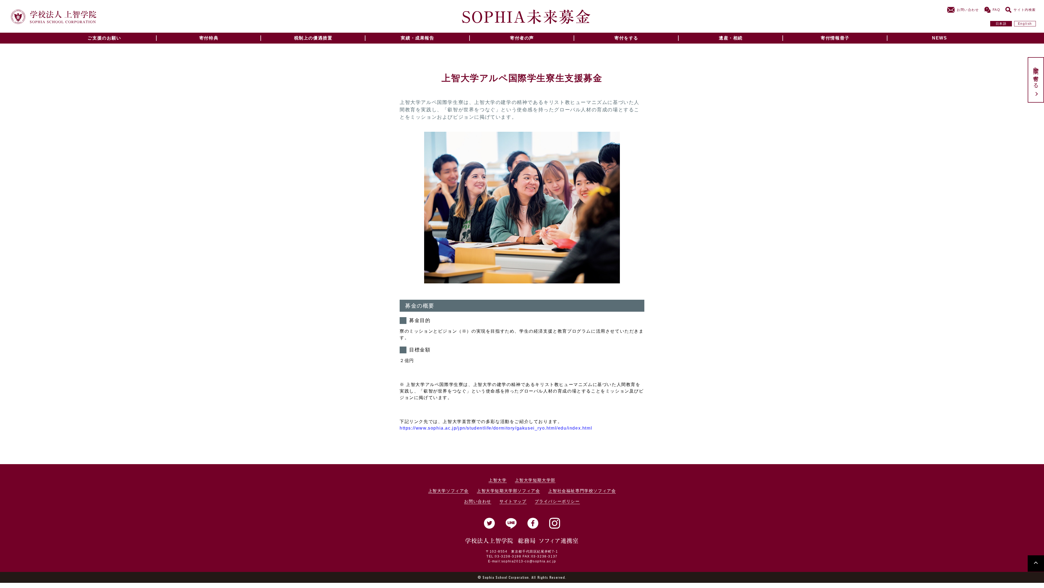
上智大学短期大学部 (535, 480)
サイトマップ (513, 501)
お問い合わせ (968, 10)
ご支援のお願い (104, 38)
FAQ (996, 10)
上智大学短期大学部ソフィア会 (508, 490)
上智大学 (498, 480)
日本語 (1001, 24)
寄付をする (626, 38)
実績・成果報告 (417, 38)
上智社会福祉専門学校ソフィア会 (582, 490)
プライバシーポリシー (557, 501)
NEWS (939, 38)
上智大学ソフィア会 (448, 490)
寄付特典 (208, 38)
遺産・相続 (731, 38)
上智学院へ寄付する (1036, 74)
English (1025, 24)
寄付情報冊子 (835, 38)
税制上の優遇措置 (313, 38)
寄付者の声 (522, 38)
